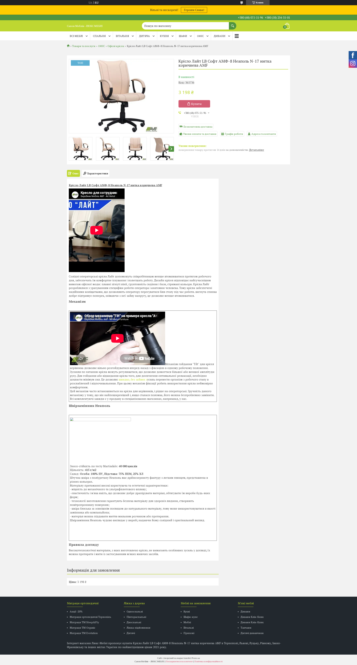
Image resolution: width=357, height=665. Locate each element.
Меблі (187, 622)
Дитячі (131, 633)
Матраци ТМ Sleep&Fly (84, 622)
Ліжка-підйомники (138, 627)
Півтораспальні (136, 617)
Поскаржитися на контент (179, 661)
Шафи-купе (191, 617)
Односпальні (135, 611)
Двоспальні (134, 622)
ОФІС (200, 36)
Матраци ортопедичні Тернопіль (90, 617)
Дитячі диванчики (252, 633)
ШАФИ (183, 36)
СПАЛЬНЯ (99, 36)
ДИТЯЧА (144, 36)
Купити (196, 104)
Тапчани (246, 627)
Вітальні (189, 627)
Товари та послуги (83, 46)
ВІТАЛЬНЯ (122, 36)
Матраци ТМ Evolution (84, 633)
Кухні (187, 611)
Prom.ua (196, 658)
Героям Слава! (194, 10)
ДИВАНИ (219, 36)
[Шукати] (232, 24)
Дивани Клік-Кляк (252, 617)
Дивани (245, 611)
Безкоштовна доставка (198, 126)
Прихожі (189, 633)
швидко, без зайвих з (132, 379)
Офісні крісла (115, 46)
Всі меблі (76, 36)
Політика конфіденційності (208, 661)
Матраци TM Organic (82, 627)
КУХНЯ (164, 36)
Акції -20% (76, 611)
